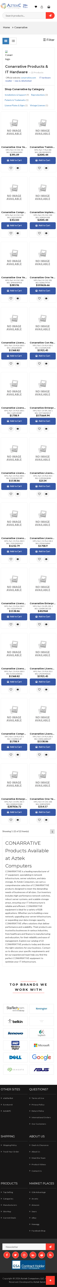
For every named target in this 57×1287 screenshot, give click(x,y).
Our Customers (38, 1124)
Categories (8, 1199)
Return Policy (37, 1111)
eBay (33, 1218)
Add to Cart (16, 160)
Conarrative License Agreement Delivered (14, 342)
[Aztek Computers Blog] (50, 1255)
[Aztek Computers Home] (11, 6)
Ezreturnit (8, 1104)
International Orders (41, 1117)
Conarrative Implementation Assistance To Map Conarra (43, 212)
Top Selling (8, 1192)
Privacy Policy (37, 1104)
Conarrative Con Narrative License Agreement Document (43, 342)
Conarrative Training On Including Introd (43, 147)
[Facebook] (6, 1255)
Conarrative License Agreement (14, 407)
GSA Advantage (38, 1192)
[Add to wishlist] (11, 168)
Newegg (35, 1224)
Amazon (35, 1205)
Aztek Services (40, 1282)
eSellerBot (8, 1098)
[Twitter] (15, 1255)
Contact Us (36, 1171)
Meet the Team (38, 1158)
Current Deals (9, 1218)
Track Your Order (11, 1151)
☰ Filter (49, 40)
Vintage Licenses (39, 105)
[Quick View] (18, 168)
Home (6, 27)
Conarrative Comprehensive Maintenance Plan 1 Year (14, 212)
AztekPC (7, 1111)
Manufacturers (10, 1205)
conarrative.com (28, 77)
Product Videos (38, 1164)
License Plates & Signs (16, 105)
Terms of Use (37, 1098)
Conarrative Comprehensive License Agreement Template (14, 733)
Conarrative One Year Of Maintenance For (14, 147)
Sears (34, 1211)
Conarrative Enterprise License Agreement (43, 407)
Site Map (7, 1211)
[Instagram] (24, 1255)
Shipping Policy (10, 1145)
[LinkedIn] (33, 1255)
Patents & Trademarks (16, 100)
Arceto (34, 1199)
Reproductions (39, 95)
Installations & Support (17, 95)
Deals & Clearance (40, 1145)
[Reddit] (41, 1255)
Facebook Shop (38, 1231)
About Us (35, 1151)
